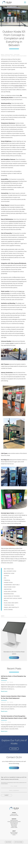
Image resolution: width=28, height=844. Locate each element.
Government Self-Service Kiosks (14, 821)
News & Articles (14, 833)
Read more (4, 691)
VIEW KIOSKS (14, 657)
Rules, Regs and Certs (11, 602)
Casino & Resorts (14, 823)
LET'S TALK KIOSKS (18, 841)
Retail (6, 600)
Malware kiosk (9, 593)
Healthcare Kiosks (14, 820)
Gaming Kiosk (8, 582)
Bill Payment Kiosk (10, 571)
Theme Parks (14, 826)
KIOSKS (14, 812)
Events (14, 834)
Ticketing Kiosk (9, 605)
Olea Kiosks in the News (12, 596)
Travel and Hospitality (11, 607)
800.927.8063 (8, 841)
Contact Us (14, 767)
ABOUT (14, 830)
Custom (16, 54)
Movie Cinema (14, 825)
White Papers (8, 609)
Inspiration (7, 589)
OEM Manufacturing (14, 815)
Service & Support (14, 832)
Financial (7, 580)
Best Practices (7, 54)
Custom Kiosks (14, 814)
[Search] (25, 616)
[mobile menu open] (25, 3)
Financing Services (14, 822)
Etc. (5, 578)
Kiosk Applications (18, 55)
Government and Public (12, 584)
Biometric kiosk (9, 573)
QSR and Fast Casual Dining (13, 598)
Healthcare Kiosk (9, 587)
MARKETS (14, 818)
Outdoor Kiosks (14, 827)
